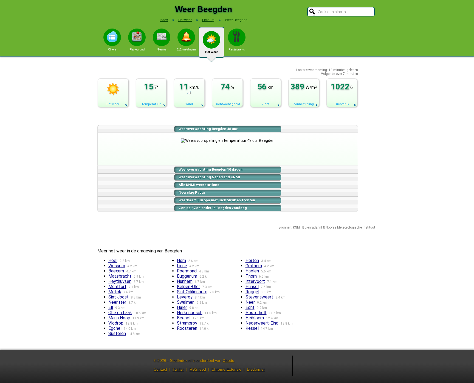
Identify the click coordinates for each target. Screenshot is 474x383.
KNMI (297, 227)
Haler (182, 307)
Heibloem (255, 317)
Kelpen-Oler (188, 286)
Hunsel (252, 286)
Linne (182, 265)
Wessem (116, 265)
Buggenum (187, 276)
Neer (250, 302)
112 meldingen (186, 49)
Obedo (228, 360)
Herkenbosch (189, 312)
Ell (110, 307)
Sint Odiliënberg (192, 291)
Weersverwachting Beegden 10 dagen (210, 169)
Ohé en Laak (120, 312)
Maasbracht (119, 276)
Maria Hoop (119, 317)
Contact (160, 369)
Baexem (116, 271)
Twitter (178, 369)
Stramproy (187, 323)
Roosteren (187, 328)
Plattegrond (137, 49)
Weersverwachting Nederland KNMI (209, 177)
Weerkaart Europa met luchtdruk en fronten (217, 200)
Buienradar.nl (312, 227)
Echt (250, 307)
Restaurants (236, 49)
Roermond (187, 271)
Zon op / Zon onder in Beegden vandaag (213, 208)
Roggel (252, 291)
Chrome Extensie (226, 369)
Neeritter (117, 302)
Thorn (251, 276)
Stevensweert (259, 297)
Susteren (117, 333)
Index (164, 20)
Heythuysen (119, 281)
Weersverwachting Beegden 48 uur (208, 129)
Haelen (252, 271)
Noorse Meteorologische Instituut (350, 227)
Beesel (183, 317)
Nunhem (185, 281)
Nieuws (162, 49)
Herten (252, 260)
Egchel (115, 328)
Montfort (117, 286)
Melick (114, 291)
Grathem (254, 265)
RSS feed (198, 369)
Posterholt (256, 312)
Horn (181, 260)
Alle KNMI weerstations (199, 185)
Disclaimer (256, 369)
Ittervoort (255, 281)
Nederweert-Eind (262, 323)
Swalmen (185, 302)
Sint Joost (118, 297)
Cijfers (112, 49)
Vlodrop (115, 323)
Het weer (211, 51)
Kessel (252, 328)
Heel (112, 260)
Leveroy (185, 297)
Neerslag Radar (192, 192)
